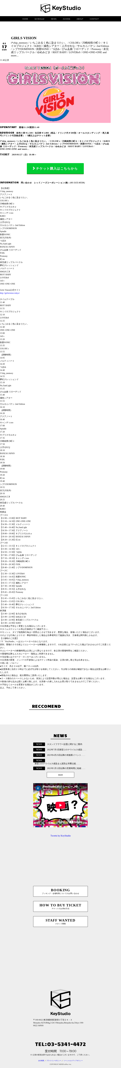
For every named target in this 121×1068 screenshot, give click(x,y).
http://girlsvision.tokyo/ (10, 293)
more (60, 775)
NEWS (53, 19)
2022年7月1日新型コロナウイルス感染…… (66, 750)
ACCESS (66, 19)
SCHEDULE (39, 19)
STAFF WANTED (60, 921)
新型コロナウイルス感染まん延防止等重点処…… (57, 764)
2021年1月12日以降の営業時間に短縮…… (66, 768)
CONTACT (94, 19)
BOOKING (60, 891)
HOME (25, 19)
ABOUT (80, 19)
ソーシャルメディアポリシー (73, 1061)
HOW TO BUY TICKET (60, 906)
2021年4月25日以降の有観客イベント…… (66, 755)
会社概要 (41, 1061)
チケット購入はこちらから (57, 168)
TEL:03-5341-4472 (60, 1043)
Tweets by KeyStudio (60, 835)
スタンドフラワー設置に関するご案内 (64, 744)
